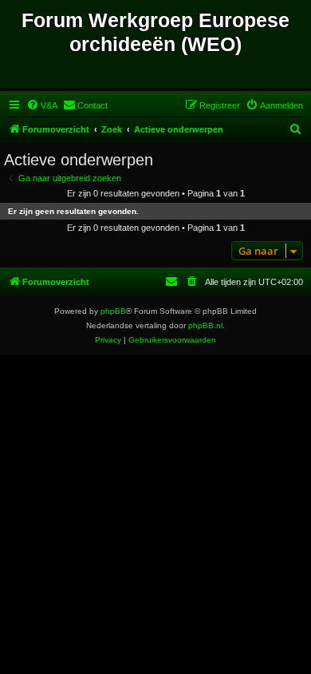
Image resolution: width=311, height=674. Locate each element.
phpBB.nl (205, 325)
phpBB (113, 311)
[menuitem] (41, 105)
